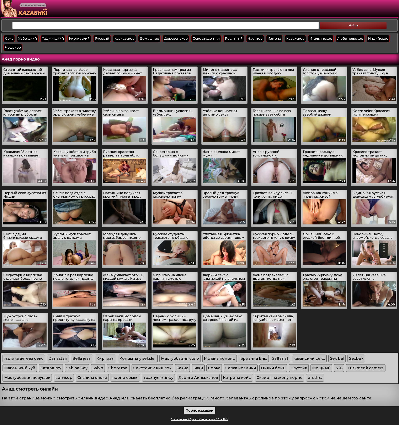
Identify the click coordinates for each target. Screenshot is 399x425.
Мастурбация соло (180, 358)
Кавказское (124, 39)
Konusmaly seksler (137, 358)
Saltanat (280, 358)
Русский (102, 39)
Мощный (321, 368)
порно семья (125, 377)
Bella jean (81, 358)
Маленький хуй (19, 368)
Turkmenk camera (365, 368)
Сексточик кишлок (152, 368)
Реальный (234, 39)
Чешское (13, 47)
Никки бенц (273, 368)
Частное (255, 39)
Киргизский (79, 39)
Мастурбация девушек (27, 377)
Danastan (57, 358)
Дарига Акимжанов (198, 377)
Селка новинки (240, 368)
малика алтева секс (23, 358)
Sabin (97, 368)
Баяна (182, 368)
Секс (9, 39)
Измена (274, 39)
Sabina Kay (76, 368)
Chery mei (118, 368)
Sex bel (337, 358)
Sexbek (356, 358)
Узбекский (27, 39)
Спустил (299, 368)
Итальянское (320, 39)
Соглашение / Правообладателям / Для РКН (199, 419)
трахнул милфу (158, 377)
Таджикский (53, 39)
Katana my (50, 368)
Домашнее (149, 39)
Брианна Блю (253, 358)
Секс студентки (206, 39)
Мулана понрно (219, 358)
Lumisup (63, 377)
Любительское (350, 39)
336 (339, 368)
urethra (315, 377)
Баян (198, 368)
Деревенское (176, 39)
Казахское (295, 39)
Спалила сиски (92, 377)
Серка (214, 368)
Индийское (378, 39)
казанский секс (309, 358)
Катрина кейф (237, 377)
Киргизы (105, 358)
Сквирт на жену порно (279, 377)
